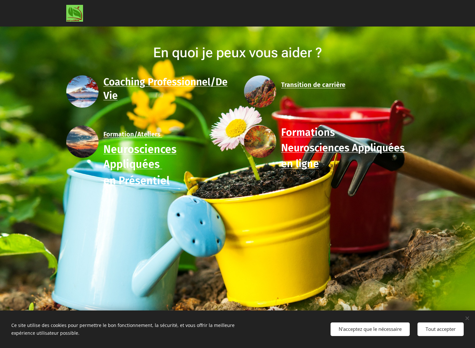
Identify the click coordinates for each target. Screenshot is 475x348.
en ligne (300, 164)
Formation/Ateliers (132, 134)
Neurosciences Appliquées (344, 148)
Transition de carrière (313, 85)
